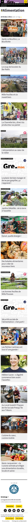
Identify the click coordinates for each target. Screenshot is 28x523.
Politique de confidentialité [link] (19, 521)
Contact (19, 506)
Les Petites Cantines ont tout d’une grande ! (12, 348)
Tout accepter (10, 518)
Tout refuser (19, 518)
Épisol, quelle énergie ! (11, 236)
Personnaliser (6, 521)
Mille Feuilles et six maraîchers (10, 95)
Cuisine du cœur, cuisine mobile (9, 436)
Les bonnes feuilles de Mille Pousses (11, 292)
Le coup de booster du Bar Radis (11, 68)
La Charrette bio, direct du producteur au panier (13, 123)
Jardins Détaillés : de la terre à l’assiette (14, 209)
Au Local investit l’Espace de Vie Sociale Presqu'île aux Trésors (12, 407)
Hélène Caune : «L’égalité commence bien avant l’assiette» (12, 377)
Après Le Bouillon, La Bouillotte (11, 40)
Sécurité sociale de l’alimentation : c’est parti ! (13, 320)
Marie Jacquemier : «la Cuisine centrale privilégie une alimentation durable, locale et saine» (13, 467)
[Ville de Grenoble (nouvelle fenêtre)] (14, 489)
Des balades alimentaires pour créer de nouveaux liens (12, 264)
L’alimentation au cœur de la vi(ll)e (13, 151)
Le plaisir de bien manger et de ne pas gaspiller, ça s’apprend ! (13, 180)
